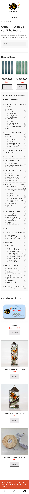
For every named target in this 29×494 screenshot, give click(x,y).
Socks (9, 222)
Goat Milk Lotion (14, 143)
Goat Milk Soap (14, 145)
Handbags (10, 111)
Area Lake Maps (12, 163)
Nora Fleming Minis (13, 238)
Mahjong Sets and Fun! (14, 219)
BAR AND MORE (12, 268)
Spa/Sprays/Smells (13, 137)
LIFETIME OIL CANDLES (13, 171)
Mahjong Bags (11, 214)
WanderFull (13, 117)
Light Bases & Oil (12, 177)
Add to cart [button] (7, 87)
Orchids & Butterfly (13, 179)
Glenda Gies (13, 115)
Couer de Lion (13, 123)
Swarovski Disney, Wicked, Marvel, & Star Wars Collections (16, 253)
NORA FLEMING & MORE (13, 232)
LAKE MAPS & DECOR (12, 160)
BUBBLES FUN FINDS (14, 270)
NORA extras (11, 235)
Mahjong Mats (11, 215)
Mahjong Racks (12, 217)
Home (4, 21)
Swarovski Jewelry (15, 126)
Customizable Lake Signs (15, 165)
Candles (11, 141)
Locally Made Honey (15, 198)
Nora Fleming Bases (13, 237)
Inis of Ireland (13, 146)
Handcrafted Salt (14, 195)
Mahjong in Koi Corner (12, 211)
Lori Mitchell (11, 280)
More (8, 128)
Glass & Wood (11, 203)
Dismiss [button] (4, 486)
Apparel (9, 109)
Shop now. (23, 484)
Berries (9, 173)
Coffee (11, 193)
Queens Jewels (11, 282)
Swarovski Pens (14, 261)
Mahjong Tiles (11, 220)
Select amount (14, 332)
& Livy (11, 121)
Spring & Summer (13, 224)
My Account (5, 491)
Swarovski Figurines (15, 256)
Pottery (9, 207)
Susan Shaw (13, 125)
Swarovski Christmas (15, 250)
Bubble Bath (13, 140)
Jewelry (9, 205)
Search (14, 491)
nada (6, 228)
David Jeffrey (13, 113)
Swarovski (10, 245)
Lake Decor (10, 166)
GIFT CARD (9, 156)
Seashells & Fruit (12, 180)
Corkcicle (10, 272)
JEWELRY (10, 118)
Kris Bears (12, 248)
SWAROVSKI (9, 242)
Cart (22, 490)
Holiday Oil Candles (13, 175)
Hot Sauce (12, 197)
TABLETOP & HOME (12, 266)
